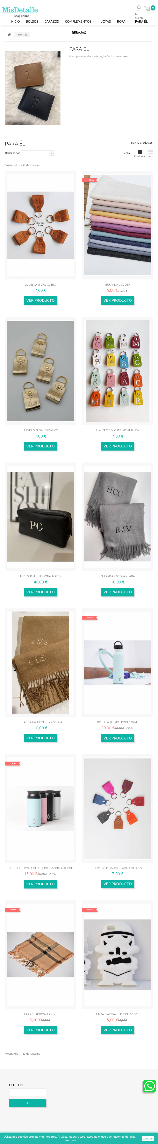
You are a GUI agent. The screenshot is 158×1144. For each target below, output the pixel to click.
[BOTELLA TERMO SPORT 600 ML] (117, 662)
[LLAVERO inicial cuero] (40, 225)
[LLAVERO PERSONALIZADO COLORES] (117, 808)
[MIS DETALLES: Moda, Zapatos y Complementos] (19, 12)
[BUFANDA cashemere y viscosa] (40, 662)
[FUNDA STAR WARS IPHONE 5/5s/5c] (117, 954)
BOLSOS (32, 21)
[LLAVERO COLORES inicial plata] (117, 371)
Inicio (15, 21)
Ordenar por (12, 152)
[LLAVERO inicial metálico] (40, 371)
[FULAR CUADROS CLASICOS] (40, 954)
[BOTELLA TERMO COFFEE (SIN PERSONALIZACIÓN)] (40, 808)
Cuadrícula (139, 156)
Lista (150, 156)
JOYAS (106, 21)
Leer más (70, 1140)
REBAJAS (79, 32)
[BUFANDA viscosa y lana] (117, 517)
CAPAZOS (51, 21)
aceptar (148, 1138)
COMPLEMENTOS (78, 21)
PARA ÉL (141, 21)
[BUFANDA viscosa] (117, 225)
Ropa (121, 21)
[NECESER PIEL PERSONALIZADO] (40, 517)
